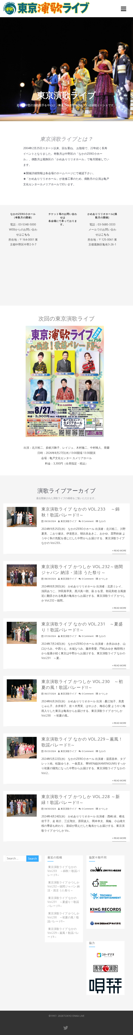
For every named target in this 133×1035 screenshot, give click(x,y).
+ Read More (119, 550)
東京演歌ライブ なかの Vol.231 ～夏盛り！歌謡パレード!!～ (82, 627)
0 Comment (88, 521)
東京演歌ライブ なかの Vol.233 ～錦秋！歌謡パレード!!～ (80, 512)
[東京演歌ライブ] (46, 15)
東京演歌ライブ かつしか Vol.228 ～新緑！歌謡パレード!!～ (80, 799)
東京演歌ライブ (68, 521)
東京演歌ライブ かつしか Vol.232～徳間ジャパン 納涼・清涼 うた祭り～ (82, 569)
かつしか (103, 578)
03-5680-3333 (106, 224)
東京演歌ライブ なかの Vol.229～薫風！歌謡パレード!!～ (63, 933)
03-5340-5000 (27, 224)
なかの (102, 521)
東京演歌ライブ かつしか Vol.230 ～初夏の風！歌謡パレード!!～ (82, 684)
